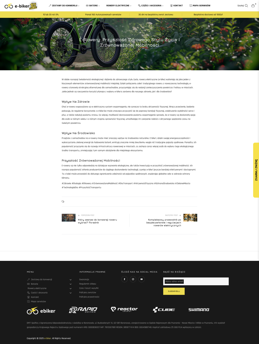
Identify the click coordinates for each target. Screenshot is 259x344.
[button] (243, 5)
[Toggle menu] (71, 279)
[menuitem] (64, 5)
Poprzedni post (87, 215)
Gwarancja (84, 279)
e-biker (47, 338)
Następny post (171, 215)
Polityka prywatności (89, 296)
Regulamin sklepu (87, 283)
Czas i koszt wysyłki (88, 288)
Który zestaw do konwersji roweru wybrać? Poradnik (97, 221)
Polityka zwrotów (87, 292)
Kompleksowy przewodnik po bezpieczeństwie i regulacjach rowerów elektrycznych (163, 222)
